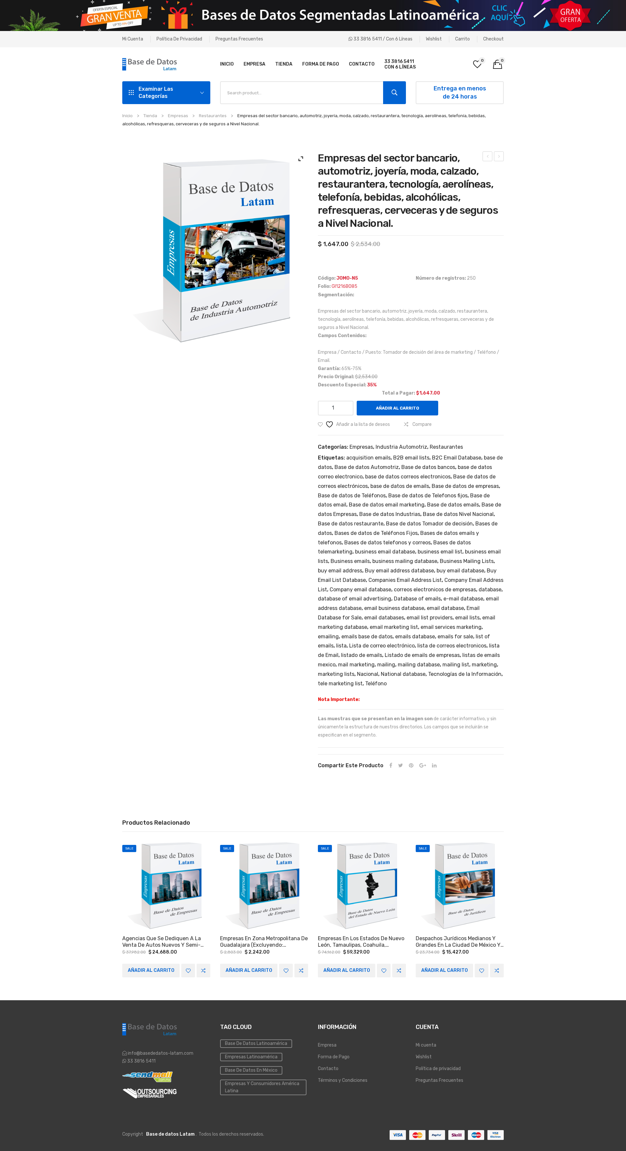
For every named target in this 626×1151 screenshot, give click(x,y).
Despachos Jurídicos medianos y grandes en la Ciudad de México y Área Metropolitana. (458, 941)
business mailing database (404, 561)
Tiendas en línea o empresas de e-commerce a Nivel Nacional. (499, 157)
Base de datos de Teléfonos (352, 495)
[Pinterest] (411, 765)
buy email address (340, 571)
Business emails (350, 561)
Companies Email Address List (405, 580)
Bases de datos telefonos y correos (387, 542)
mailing (386, 664)
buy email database (460, 571)
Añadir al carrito (397, 408)
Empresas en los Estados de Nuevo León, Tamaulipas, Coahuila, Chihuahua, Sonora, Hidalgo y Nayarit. (361, 941)
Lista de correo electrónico (382, 646)
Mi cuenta (132, 39)
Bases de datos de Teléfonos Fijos (376, 533)
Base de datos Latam (170, 1134)
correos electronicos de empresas (435, 589)
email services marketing (451, 627)
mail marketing (356, 664)
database (490, 589)
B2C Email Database (456, 458)
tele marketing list (340, 683)
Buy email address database (399, 571)
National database (403, 674)
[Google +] (422, 765)
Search (394, 92)
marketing (484, 664)
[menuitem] (227, 64)
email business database (394, 608)
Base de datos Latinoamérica (256, 1043)
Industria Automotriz (401, 447)
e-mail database (463, 599)
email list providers (430, 617)
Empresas (178, 115)
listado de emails (361, 655)
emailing (328, 636)
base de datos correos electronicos (408, 477)
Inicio (127, 115)
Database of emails (417, 599)
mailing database (419, 664)
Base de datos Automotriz (367, 467)
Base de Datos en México (251, 1070)
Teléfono (376, 683)
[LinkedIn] (434, 765)
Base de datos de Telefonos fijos (428, 495)
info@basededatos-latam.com (160, 1053)
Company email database (360, 589)
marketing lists (336, 674)
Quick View (166, 886)
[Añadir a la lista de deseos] (188, 970)
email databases (384, 617)
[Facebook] (390, 765)
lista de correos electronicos (451, 646)
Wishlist (434, 39)
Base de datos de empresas (465, 486)
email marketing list (394, 627)
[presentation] (122, 909)
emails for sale (455, 636)
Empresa (327, 1045)
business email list (440, 552)
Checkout (493, 39)
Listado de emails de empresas (422, 655)
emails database (415, 636)
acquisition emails (368, 458)
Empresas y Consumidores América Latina (262, 1087)
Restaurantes (213, 115)
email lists (467, 617)
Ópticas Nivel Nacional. (487, 157)
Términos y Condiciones (342, 1080)
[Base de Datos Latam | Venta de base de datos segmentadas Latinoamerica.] (150, 64)
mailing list (455, 664)
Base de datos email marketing (387, 505)
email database (445, 608)
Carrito (462, 39)
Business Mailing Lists (467, 561)
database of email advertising (354, 599)
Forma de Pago (334, 1057)
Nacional (367, 674)
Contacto (328, 1068)
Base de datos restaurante (350, 524)
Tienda (150, 115)
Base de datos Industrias (389, 514)
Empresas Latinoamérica (251, 1057)
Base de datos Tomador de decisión (429, 524)
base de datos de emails (399, 486)
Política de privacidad (179, 39)
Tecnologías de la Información (464, 674)
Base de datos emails (453, 505)
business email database (385, 552)
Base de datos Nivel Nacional (458, 514)
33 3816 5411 (141, 1061)
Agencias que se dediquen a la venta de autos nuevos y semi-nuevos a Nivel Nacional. (161, 941)
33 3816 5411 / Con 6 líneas (382, 39)
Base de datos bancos (428, 467)
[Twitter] (400, 765)
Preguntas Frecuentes (239, 39)
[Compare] (203, 970)
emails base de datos (367, 636)
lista (341, 646)
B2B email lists (411, 458)
